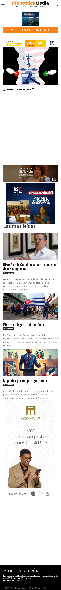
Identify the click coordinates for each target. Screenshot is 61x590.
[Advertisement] (30, 129)
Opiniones (8, 273)
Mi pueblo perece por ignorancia (25, 380)
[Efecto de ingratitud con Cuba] (30, 306)
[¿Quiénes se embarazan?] (30, 66)
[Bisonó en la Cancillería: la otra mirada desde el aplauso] (30, 246)
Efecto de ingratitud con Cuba (23, 324)
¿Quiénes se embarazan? (18, 89)
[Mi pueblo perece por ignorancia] (30, 362)
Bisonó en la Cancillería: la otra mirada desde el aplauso (29, 266)
